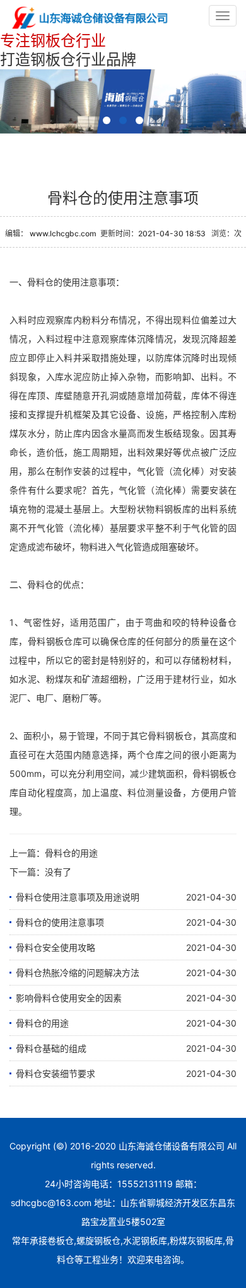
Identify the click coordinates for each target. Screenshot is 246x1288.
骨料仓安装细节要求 (55, 1073)
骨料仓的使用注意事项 (60, 922)
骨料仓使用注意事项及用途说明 (77, 897)
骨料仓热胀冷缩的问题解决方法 (77, 972)
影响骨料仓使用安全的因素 (69, 997)
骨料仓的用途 (71, 853)
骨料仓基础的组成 (51, 1048)
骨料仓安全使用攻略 (55, 947)
